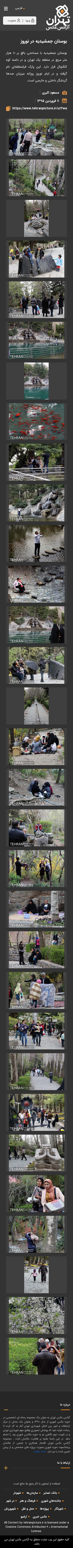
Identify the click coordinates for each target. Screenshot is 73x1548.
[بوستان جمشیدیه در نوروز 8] (36, 421)
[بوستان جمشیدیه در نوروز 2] (36, 177)
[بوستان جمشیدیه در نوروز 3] (36, 218)
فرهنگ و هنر (27, 1501)
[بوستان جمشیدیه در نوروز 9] (36, 462)
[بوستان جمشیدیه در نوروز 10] (36, 502)
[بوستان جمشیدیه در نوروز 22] (36, 990)
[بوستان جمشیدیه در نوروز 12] (36, 584)
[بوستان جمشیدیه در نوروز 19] (36, 868)
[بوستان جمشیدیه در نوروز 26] (36, 1153)
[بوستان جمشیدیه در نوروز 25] (36, 1112)
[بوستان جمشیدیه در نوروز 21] (36, 949)
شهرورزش (10, 1508)
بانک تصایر (50, 1493)
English (31, 12)
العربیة (41, 12)
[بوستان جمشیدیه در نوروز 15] (36, 705)
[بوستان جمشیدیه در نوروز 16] (36, 746)
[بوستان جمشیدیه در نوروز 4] (36, 259)
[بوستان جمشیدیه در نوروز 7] (36, 381)
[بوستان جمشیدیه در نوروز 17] (36, 787)
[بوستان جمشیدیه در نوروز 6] (36, 340)
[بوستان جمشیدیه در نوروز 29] (36, 1274)
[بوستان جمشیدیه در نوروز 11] (36, 543)
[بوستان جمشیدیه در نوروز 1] (36, 137)
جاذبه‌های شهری (51, 1501)
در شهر (10, 1501)
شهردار (17, 1493)
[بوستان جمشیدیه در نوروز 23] (36, 1031)
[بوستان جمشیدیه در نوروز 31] (36, 1356)
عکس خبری (40, 1516)
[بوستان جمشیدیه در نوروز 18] (36, 827)
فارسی (18, 8)
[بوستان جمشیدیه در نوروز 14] (36, 665)
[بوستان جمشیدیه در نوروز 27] (36, 1193)
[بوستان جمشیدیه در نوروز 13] (36, 624)
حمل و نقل (27, 1508)
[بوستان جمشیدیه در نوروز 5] (36, 299)
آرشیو (24, 1516)
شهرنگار (59, 1508)
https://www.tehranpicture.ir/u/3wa (39, 108)
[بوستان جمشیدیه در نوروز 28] (36, 1234)
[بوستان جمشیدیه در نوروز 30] (36, 1315)
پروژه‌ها (44, 1508)
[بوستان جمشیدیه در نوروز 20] (36, 909)
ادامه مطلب (39, 1451)
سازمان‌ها (32, 1493)
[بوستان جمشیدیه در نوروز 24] (36, 1071)
